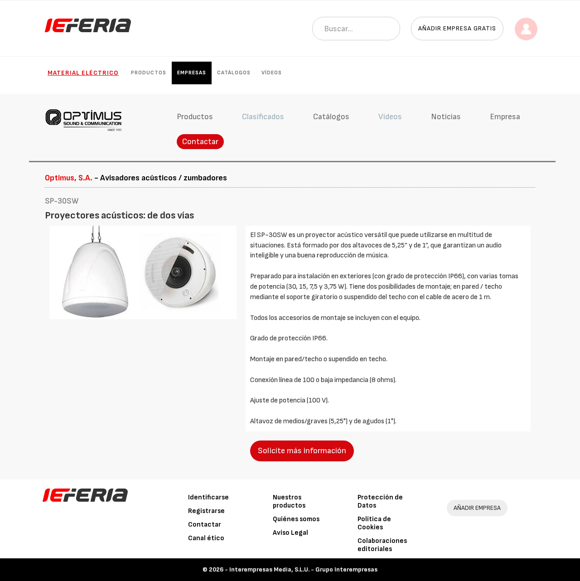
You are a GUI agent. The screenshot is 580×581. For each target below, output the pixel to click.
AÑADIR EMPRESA (477, 508)
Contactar (200, 141)
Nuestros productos (289, 501)
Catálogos (234, 72)
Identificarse (208, 497)
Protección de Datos (380, 501)
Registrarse (206, 511)
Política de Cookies (374, 523)
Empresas (191, 72)
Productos (148, 72)
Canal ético (206, 538)
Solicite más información (302, 450)
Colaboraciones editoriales (382, 545)
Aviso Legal (290, 532)
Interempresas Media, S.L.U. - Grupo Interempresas (303, 569)
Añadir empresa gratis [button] (457, 28)
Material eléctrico (83, 73)
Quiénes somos (296, 519)
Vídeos (271, 72)
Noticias (446, 116)
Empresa (505, 116)
